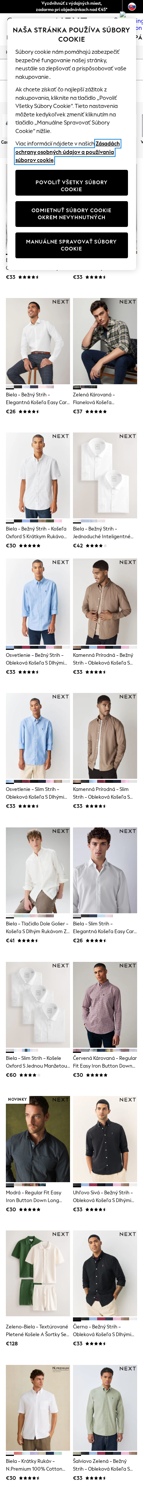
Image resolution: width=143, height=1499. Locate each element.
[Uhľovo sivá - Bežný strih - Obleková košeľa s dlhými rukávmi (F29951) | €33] (105, 1139)
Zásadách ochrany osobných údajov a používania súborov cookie (67, 152)
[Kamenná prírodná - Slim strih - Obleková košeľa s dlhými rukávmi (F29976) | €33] (105, 736)
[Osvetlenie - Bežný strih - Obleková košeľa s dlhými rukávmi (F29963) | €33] (38, 601)
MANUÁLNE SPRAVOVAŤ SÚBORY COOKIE (71, 245)
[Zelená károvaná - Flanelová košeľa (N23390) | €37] (105, 341)
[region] (71, 144)
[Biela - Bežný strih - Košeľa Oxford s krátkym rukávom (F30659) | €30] (38, 475)
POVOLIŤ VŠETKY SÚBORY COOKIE (72, 186)
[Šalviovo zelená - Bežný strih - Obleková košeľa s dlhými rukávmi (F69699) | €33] (105, 1408)
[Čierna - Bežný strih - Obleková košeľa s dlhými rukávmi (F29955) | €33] (105, 1273)
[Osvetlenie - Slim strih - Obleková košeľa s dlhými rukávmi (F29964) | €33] (38, 736)
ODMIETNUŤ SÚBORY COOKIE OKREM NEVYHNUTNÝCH (71, 214)
